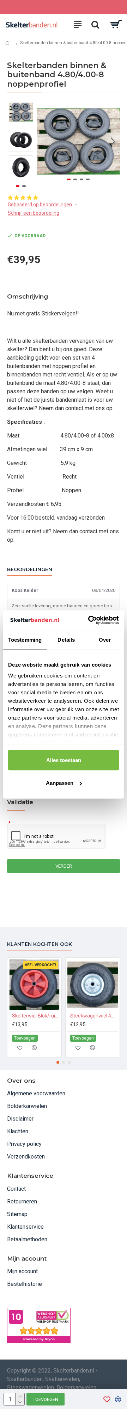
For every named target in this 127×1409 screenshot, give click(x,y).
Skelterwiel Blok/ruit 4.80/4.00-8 (36, 1016)
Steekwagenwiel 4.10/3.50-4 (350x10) (94, 1016)
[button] (44, 141)
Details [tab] (66, 639)
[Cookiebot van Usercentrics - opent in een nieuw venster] (89, 620)
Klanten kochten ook (39, 944)
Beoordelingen (29, 570)
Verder (63, 866)
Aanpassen (59, 783)
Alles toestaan (63, 760)
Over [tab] (105, 639)
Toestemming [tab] (25, 639)
